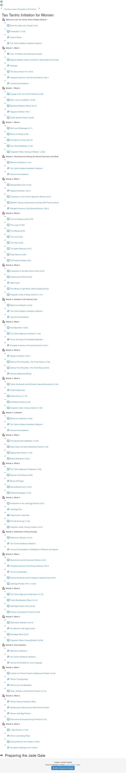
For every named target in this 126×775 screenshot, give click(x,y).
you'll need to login (73, 764)
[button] (1, 2)
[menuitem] (1, 5)
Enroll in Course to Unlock (63, 768)
